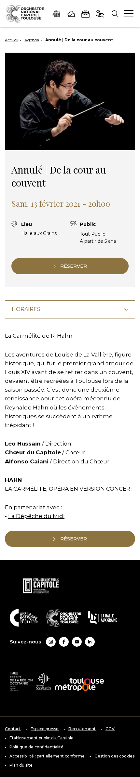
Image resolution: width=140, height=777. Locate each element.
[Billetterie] (70, 13)
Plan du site (21, 765)
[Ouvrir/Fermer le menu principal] (128, 13)
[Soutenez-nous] (100, 13)
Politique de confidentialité (36, 747)
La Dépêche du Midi (36, 516)
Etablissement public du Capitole (41, 738)
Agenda (31, 39)
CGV (110, 729)
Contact (13, 729)
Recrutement (82, 729)
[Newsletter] (85, 13)
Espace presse (45, 729)
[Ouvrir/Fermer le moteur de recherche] (114, 13)
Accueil (11, 39)
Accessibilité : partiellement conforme (47, 756)
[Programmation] (56, 13)
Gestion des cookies (114, 756)
